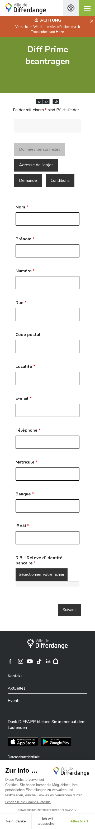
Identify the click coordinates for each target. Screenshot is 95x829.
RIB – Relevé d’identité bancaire (39, 560)
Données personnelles (39, 149)
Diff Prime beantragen (47, 55)
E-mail (24, 398)
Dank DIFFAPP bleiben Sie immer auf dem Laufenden (47, 724)
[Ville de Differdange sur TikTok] (39, 661)
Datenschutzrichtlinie (24, 757)
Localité (25, 366)
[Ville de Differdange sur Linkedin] (48, 661)
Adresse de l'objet (36, 165)
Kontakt (15, 676)
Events (14, 701)
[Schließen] (91, 21)
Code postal (28, 334)
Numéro (25, 271)
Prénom (25, 239)
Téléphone (28, 430)
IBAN (22, 526)
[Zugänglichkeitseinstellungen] (71, 8)
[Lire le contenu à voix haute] (56, 101)
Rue (21, 302)
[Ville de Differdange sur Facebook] (10, 661)
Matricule (27, 462)
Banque (25, 494)
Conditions (60, 180)
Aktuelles (17, 688)
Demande (28, 180)
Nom (22, 207)
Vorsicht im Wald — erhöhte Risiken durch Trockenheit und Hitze (47, 29)
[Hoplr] (55, 661)
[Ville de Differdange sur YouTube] (30, 661)
